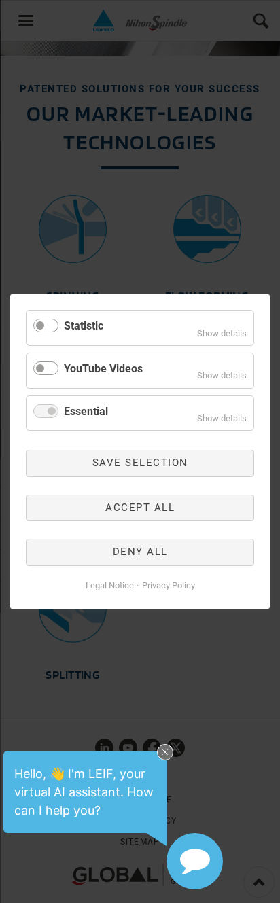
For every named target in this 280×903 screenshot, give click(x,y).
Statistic (83, 325)
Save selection (140, 463)
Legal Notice (110, 585)
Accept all (140, 507)
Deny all (140, 552)
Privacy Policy (168, 585)
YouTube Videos (103, 368)
